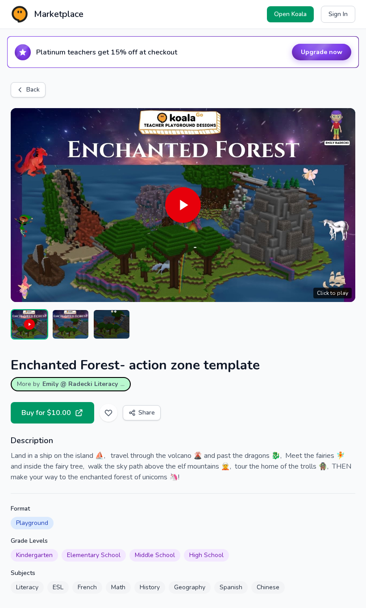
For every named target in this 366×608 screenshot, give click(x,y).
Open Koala (290, 14)
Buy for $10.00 (46, 413)
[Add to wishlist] (108, 413)
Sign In (338, 14)
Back (33, 89)
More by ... (71, 384)
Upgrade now (321, 52)
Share (146, 412)
